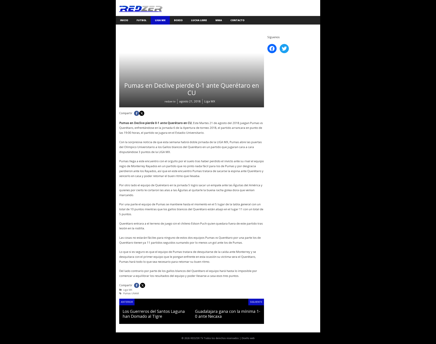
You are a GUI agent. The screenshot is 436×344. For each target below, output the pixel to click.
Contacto (237, 20)
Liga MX (160, 20)
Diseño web (248, 338)
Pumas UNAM (131, 293)
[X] (141, 113)
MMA (218, 20)
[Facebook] (136, 113)
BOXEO (178, 20)
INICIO (124, 20)
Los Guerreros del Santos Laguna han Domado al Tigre (154, 313)
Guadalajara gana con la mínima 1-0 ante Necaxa (227, 313)
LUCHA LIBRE (199, 20)
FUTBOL (141, 20)
